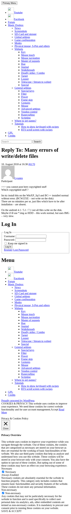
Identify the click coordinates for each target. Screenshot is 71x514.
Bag (23, 64)
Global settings (22, 37)
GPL (10, 132)
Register (8, 249)
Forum (11, 22)
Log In (8, 246)
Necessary (10, 472)
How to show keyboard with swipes (40, 126)
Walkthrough (28, 70)
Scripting (26, 117)
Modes (18, 43)
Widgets (19, 49)
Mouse (24, 105)
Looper (25, 79)
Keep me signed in (17, 243)
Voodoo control (29, 111)
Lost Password (21, 249)
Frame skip (27, 99)
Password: (9, 239)
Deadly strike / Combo (33, 73)
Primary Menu (9, 3)
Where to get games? (25, 120)
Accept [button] (54, 409)
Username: (10, 236)
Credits (11, 135)
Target (24, 76)
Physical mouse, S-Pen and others (32, 46)
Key (23, 52)
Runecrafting (28, 114)
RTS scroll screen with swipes (37, 129)
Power (24, 96)
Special (25, 84)
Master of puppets (30, 61)
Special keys (27, 90)
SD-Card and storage (25, 34)
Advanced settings (30, 108)
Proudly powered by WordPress (18, 400)
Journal (25, 67)
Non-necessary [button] (9, 489)
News (18, 28)
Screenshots (21, 31)
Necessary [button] (6, 468)
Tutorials (19, 123)
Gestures (25, 102)
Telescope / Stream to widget (36, 81)
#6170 (31, 164)
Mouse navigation (30, 58)
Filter (24, 93)
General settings (23, 87)
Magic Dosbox (15, 25)
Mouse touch (28, 55)
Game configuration (25, 40)
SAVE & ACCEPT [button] (11, 511)
